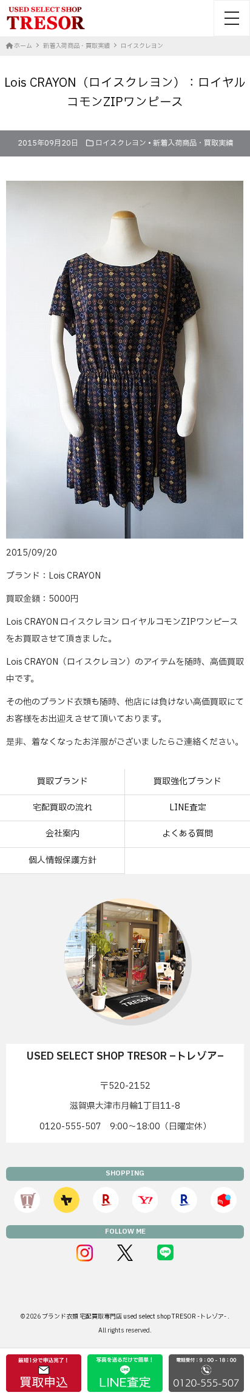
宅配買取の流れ (62, 807)
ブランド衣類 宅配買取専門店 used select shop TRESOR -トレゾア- (135, 1316)
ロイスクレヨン (120, 143)
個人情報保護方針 (62, 860)
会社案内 (62, 833)
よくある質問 (187, 833)
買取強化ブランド (187, 781)
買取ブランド (62, 781)
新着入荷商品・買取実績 (193, 143)
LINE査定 (187, 807)
